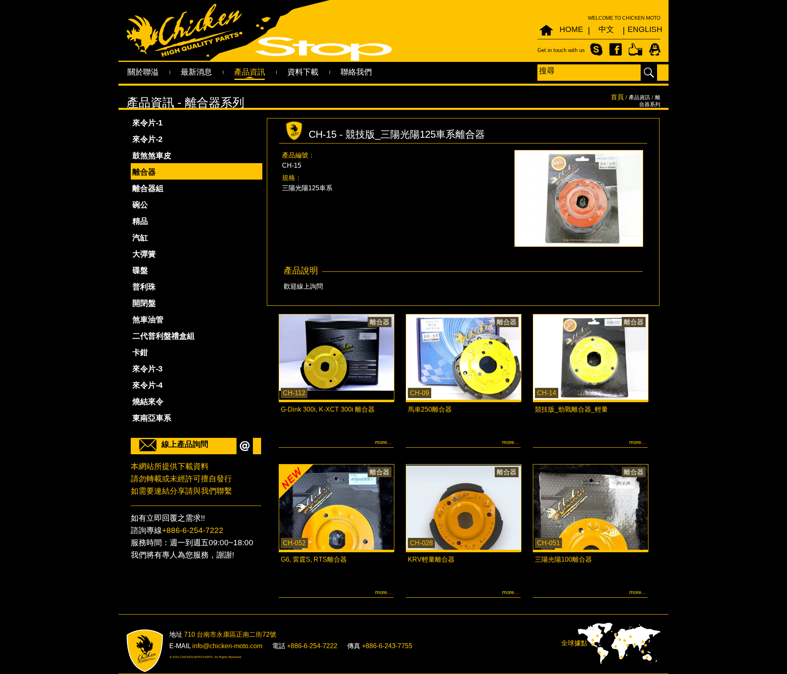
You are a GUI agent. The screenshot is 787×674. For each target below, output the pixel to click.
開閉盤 (144, 303)
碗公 (140, 204)
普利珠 (144, 286)
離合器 (144, 172)
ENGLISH (641, 29)
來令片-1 (147, 122)
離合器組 (148, 188)
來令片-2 (147, 139)
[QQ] (654, 49)
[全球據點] (619, 643)
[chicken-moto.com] (145, 650)
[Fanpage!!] (635, 49)
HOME (571, 29)
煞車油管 (148, 319)
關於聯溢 (143, 72)
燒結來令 (148, 401)
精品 (140, 221)
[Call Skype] (596, 49)
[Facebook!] (615, 49)
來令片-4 (147, 385)
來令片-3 (147, 368)
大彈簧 (144, 254)
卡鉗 (140, 352)
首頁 (617, 96)
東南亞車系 (151, 418)
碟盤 (140, 270)
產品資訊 (249, 72)
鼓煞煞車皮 (151, 155)
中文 (606, 29)
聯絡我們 (356, 72)
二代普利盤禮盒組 (163, 336)
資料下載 (302, 72)
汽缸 (140, 237)
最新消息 (196, 72)
